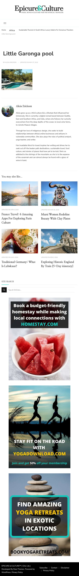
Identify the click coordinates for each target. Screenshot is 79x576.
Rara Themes (18, 569)
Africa (12, 30)
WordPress (6, 572)
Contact (54, 567)
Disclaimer (65, 567)
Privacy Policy (17, 572)
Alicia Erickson (10, 62)
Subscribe (43, 567)
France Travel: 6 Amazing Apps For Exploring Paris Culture (17, 218)
